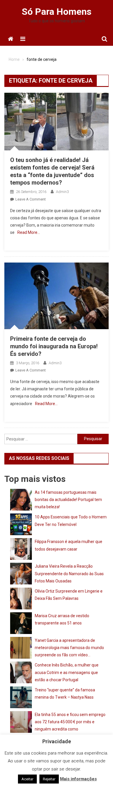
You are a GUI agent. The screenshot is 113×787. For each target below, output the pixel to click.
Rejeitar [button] (49, 779)
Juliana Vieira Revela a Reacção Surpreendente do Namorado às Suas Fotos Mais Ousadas (69, 573)
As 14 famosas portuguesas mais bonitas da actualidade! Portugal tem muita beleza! (68, 499)
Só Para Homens (57, 11)
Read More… (28, 232)
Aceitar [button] (27, 779)
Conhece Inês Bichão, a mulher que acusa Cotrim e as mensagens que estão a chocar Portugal (67, 672)
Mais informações (78, 778)
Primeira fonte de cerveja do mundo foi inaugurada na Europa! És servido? (54, 346)
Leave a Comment (30, 199)
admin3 (62, 192)
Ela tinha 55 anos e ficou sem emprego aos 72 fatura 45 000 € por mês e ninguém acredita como (70, 721)
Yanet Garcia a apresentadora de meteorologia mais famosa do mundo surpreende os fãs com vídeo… (69, 647)
